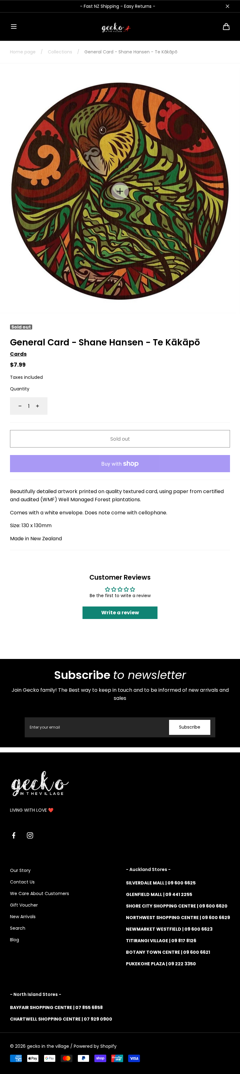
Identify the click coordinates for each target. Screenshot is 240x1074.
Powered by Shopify (95, 1046)
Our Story (20, 870)
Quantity (19, 389)
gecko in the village (48, 1046)
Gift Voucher (24, 905)
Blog (14, 940)
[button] (14, 26)
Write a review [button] (120, 612)
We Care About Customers (39, 893)
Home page (23, 52)
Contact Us (22, 882)
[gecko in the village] (120, 26)
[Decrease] (16, 406)
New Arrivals (23, 916)
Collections (60, 52)
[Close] (227, 6)
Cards (18, 354)
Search (17, 928)
